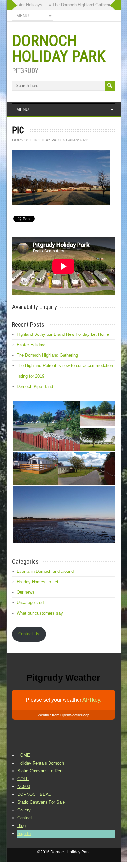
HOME (23, 755)
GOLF (23, 778)
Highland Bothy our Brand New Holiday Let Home (63, 334)
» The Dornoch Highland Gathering (78, 4)
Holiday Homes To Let (37, 581)
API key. (91, 700)
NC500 (23, 786)
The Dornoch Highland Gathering (47, 355)
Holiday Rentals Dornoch (40, 763)
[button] (46, 426)
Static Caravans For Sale (41, 802)
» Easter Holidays (22, 4)
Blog (21, 825)
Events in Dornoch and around (45, 571)
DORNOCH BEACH (35, 794)
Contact (24, 817)
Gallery (24, 810)
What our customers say (40, 613)
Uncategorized (30, 602)
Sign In (24, 833)
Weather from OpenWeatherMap (63, 715)
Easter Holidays (32, 344)
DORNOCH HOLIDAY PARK (58, 48)
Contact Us (28, 634)
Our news (26, 592)
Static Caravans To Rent (40, 770)
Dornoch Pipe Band (35, 386)
